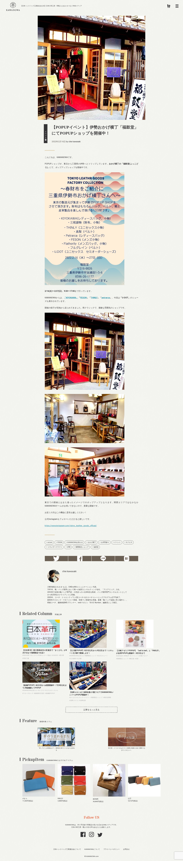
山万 (129, 798)
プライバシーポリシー (111, 849)
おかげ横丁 (92, 542)
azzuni (50, 542)
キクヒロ (129, 542)
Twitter (56, 558)
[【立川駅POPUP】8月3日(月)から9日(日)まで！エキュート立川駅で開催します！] (88, 647)
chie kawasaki (75, 141)
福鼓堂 (96, 547)
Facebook (79, 558)
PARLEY (60, 798)
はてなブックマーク (126, 558)
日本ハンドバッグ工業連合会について (67, 849)
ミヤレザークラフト (55, 547)
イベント (117, 542)
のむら (24, 798)
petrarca (106, 297)
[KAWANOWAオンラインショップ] (169, 7)
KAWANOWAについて (92, 849)
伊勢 (68, 547)
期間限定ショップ (82, 547)
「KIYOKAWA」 (71, 297)
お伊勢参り (105, 542)
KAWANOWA (13, 6)
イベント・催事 (46, 134)
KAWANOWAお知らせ (75, 542)
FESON (83, 297)
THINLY (94, 297)
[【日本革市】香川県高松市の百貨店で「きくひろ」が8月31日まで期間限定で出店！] (41, 647)
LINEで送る (103, 558)
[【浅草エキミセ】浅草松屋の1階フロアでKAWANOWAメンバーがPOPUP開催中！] (88, 689)
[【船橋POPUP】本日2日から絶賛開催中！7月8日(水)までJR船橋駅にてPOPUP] (41, 682)
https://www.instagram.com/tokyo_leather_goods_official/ (71, 526)
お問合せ (126, 849)
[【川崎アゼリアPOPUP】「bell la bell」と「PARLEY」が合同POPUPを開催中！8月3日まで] (134, 647)
